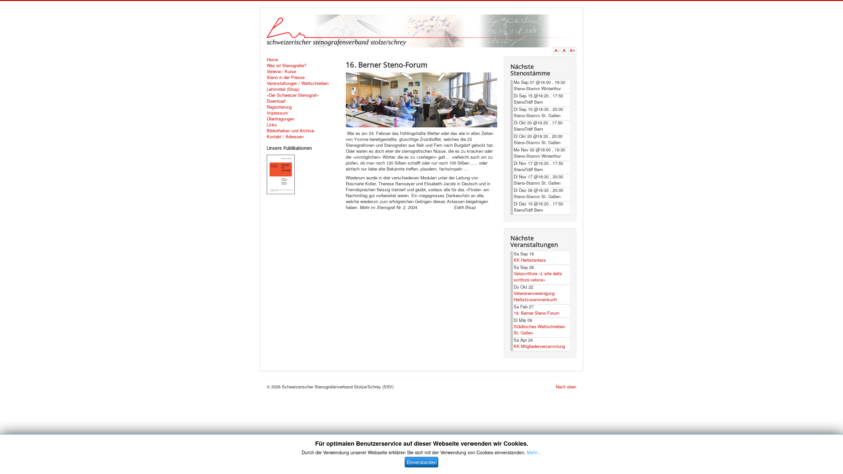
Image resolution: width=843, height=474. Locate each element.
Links (272, 125)
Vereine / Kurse (281, 71)
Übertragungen (280, 119)
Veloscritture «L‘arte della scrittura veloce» (538, 276)
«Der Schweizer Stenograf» (293, 95)
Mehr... (534, 452)
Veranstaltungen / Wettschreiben (298, 83)
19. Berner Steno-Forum (536, 313)
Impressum (277, 113)
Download (276, 101)
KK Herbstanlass (530, 260)
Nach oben (566, 386)
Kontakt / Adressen (285, 137)
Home (272, 60)
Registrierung (279, 107)
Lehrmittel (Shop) (283, 89)
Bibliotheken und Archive (290, 131)
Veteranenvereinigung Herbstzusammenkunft (535, 296)
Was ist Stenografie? (286, 65)
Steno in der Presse (286, 77)
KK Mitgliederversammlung (539, 346)
